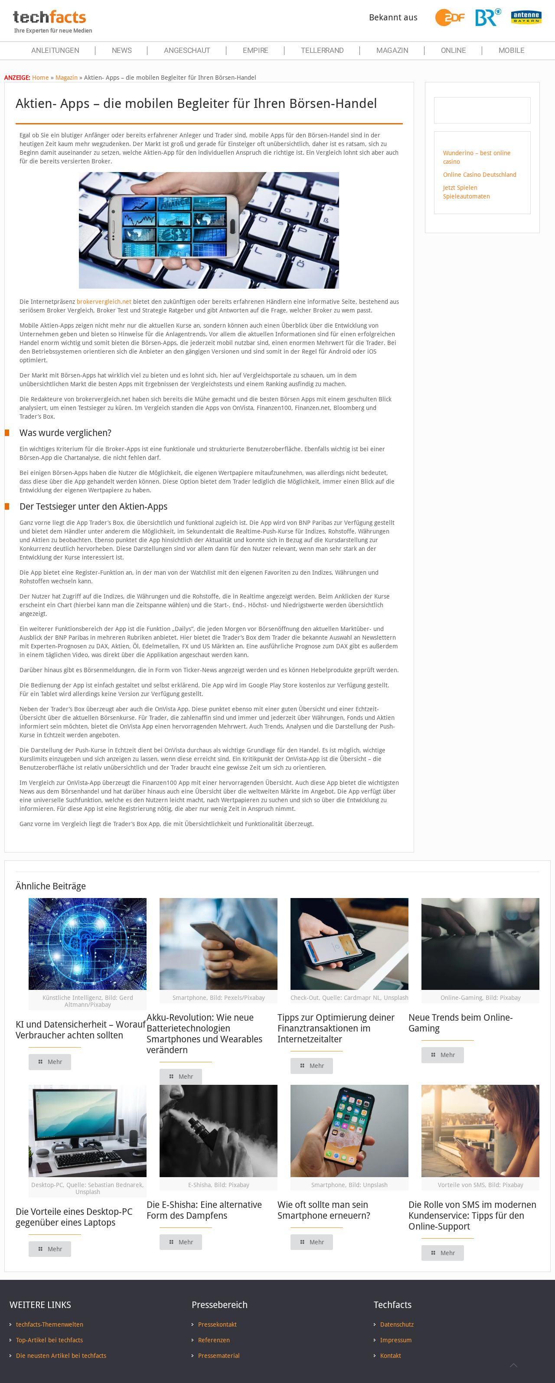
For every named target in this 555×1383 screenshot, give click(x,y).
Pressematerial (219, 1355)
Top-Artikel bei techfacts (49, 1340)
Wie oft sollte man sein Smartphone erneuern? (324, 1210)
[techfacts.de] (49, 20)
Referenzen (214, 1340)
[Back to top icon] (513, 1365)
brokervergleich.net (104, 301)
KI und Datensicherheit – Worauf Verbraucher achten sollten (81, 1030)
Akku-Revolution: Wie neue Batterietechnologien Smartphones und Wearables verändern (204, 1033)
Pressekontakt (217, 1324)
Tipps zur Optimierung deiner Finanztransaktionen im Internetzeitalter (336, 1028)
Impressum (396, 1340)
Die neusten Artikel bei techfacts (61, 1355)
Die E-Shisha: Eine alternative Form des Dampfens (204, 1210)
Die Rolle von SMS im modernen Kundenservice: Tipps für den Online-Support (472, 1215)
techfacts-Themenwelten (49, 1324)
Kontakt (390, 1355)
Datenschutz (397, 1324)
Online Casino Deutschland (479, 174)
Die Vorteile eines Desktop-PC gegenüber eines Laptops (74, 1217)
